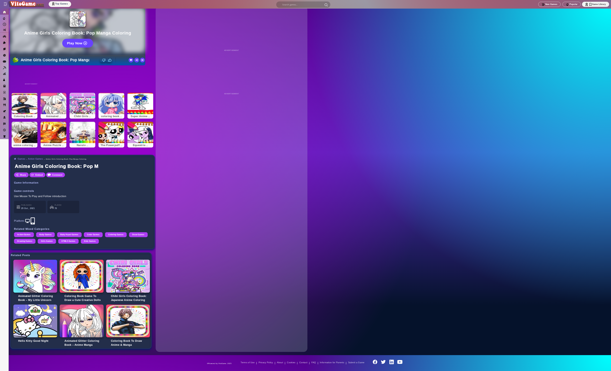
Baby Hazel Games (70, 235)
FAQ (313, 362)
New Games (551, 4)
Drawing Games (46, 241)
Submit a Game (357, 362)
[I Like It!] (109, 60)
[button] (326, 5)
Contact (303, 362)
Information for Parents (332, 362)
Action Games (35, 159)
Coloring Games (117, 235)
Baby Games (46, 235)
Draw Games (23, 241)
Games (21, 159)
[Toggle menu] (5, 4)
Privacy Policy (265, 362)
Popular (573, 4)
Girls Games (69, 241)
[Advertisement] (82, 74)
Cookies (291, 362)
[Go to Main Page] (26, 4)
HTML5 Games (90, 241)
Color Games (94, 235)
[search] (303, 4)
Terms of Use (246, 362)
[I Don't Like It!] (103, 60)
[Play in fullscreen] (142, 60)
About (279, 362)
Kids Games (112, 241)
